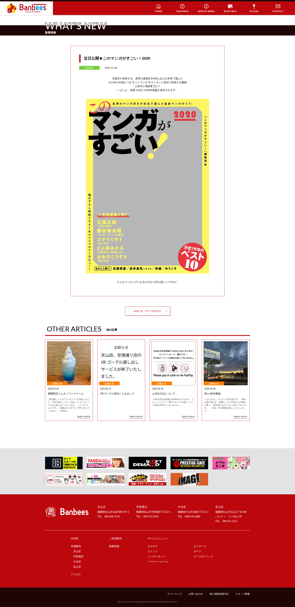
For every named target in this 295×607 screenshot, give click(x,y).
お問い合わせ (195, 593)
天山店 (77, 551)
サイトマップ (174, 593)
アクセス (76, 574)
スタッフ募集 (243, 593)
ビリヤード (200, 546)
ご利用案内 (115, 538)
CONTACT (278, 11)
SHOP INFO (230, 11)
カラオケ (153, 546)
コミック (153, 551)
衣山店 (77, 566)
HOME (158, 11)
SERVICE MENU (206, 11)
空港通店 (78, 556)
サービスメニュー (158, 538)
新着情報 (114, 546)
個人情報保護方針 (219, 593)
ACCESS (254, 11)
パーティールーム (158, 561)
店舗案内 (76, 546)
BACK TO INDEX (147, 311)
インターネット (156, 556)
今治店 (77, 561)
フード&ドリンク (203, 556)
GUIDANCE (182, 11)
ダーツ (197, 551)
